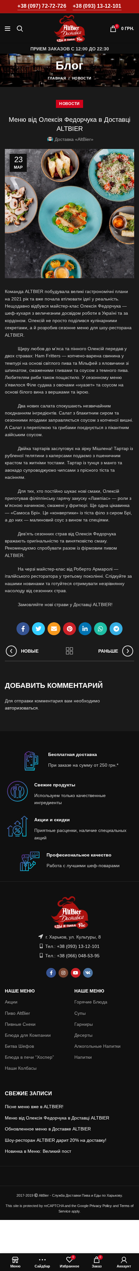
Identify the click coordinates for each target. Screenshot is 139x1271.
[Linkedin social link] (85, 628)
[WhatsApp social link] (100, 628)
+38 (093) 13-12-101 (97, 6)
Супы (80, 1013)
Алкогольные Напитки (97, 1046)
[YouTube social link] (75, 973)
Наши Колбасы (21, 1068)
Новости (81, 78)
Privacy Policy (101, 1206)
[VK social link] (88, 973)
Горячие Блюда (90, 1001)
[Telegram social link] (116, 628)
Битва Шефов (19, 1046)
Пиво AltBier (17, 1013)
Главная (57, 78)
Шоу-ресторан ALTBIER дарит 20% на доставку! (55, 1140)
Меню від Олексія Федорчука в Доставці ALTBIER (57, 1117)
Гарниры (83, 1024)
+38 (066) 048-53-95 (78, 955)
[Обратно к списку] (69, 651)
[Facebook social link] (22, 628)
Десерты (83, 1035)
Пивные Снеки (20, 1024)
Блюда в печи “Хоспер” (29, 1057)
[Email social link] (54, 628)
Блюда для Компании (28, 1035)
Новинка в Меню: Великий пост (38, 1151)
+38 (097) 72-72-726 (41, 6)
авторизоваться (21, 707)
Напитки (83, 1057)
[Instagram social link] (63, 973)
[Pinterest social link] (69, 628)
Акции (11, 1001)
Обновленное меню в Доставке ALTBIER (48, 1128)
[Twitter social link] (38, 628)
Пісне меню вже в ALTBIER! (34, 1106)
